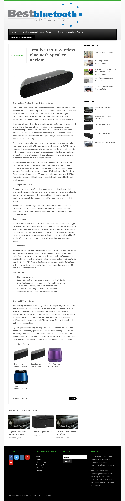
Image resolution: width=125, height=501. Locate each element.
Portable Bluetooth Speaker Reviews (36, 32)
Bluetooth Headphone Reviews (71, 32)
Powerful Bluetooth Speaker (105, 52)
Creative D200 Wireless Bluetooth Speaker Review (52, 55)
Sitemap (39, 471)
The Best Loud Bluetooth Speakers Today (104, 88)
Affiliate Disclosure (42, 468)
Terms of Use (41, 465)
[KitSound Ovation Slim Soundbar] (67, 423)
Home (13, 32)
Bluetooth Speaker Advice (21, 37)
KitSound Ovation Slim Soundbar (66, 433)
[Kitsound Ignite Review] (43, 423)
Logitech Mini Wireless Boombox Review (18, 433)
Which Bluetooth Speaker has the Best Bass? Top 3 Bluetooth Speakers (105, 71)
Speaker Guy (19, 55)
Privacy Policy (41, 462)
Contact (39, 459)
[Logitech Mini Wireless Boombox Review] (19, 423)
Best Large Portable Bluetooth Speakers (102, 62)
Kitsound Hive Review (102, 133)
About (38, 456)
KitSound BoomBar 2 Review (105, 142)
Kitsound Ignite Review (42, 432)
